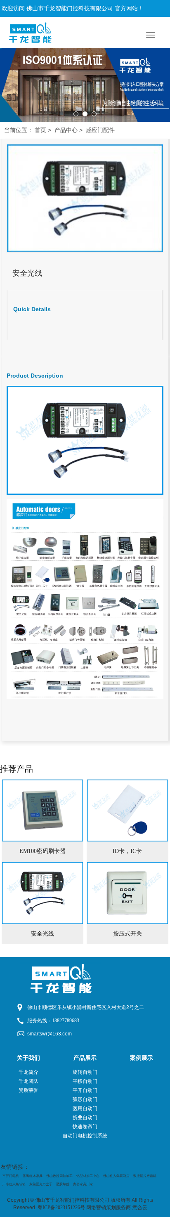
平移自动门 (85, 1081)
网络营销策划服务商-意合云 (116, 1207)
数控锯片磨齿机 (144, 1176)
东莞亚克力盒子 (40, 1184)
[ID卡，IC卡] (127, 810)
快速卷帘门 (85, 1127)
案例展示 (141, 1058)
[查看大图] (85, 198)
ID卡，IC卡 (127, 851)
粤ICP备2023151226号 (61, 1207)
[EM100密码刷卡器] (42, 810)
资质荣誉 (28, 1090)
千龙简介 (28, 1072)
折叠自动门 (85, 1117)
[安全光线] (42, 893)
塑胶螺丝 (62, 1184)
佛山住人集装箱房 (116, 1176)
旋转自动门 (85, 1072)
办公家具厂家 (83, 1184)
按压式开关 (127, 934)
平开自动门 (85, 1090)
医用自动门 (85, 1108)
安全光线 (42, 934)
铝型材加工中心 (87, 1176)
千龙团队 (28, 1081)
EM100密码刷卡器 (42, 851)
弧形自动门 (85, 1099)
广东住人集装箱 (14, 1184)
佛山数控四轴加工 (59, 1176)
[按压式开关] (127, 893)
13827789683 (65, 1020)
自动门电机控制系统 (85, 1136)
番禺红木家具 (32, 1176)
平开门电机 (10, 1176)
